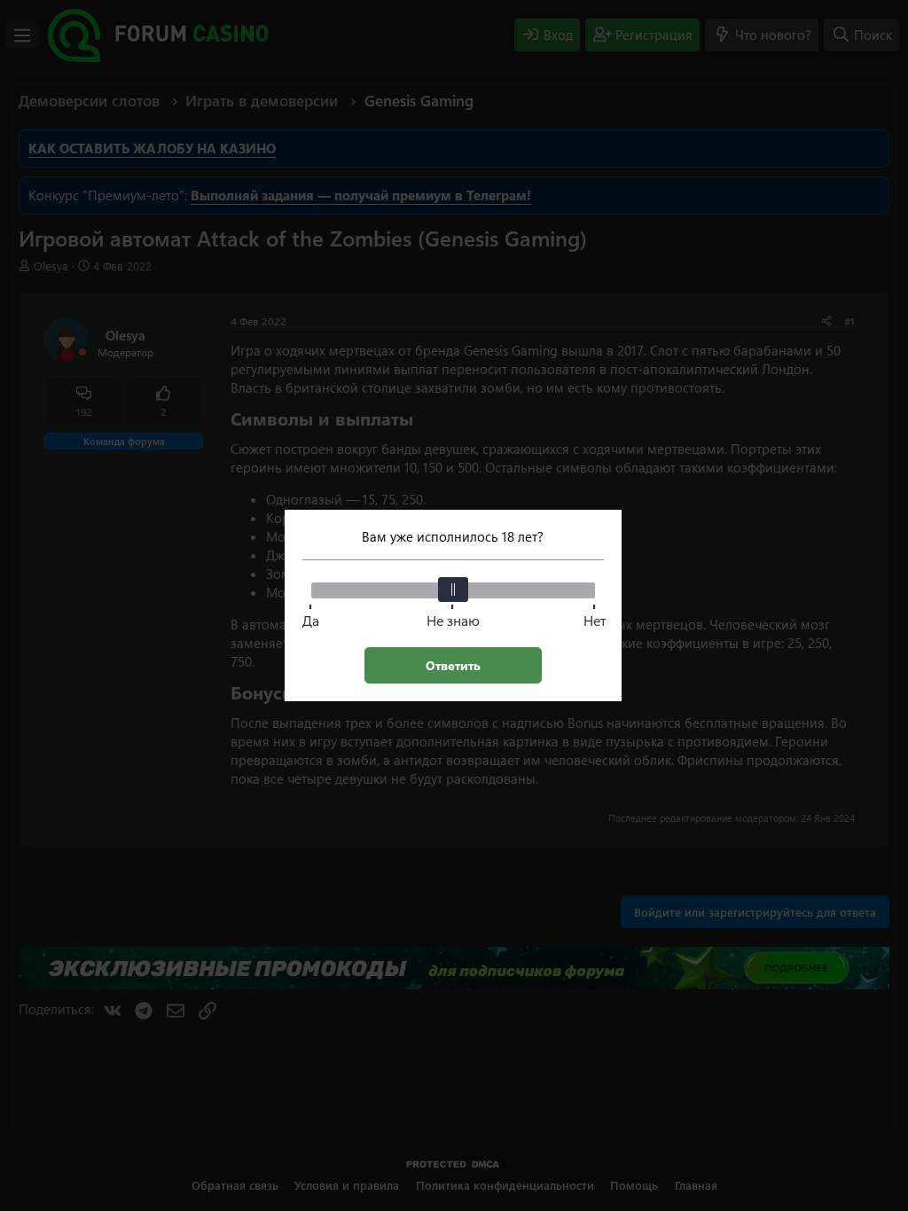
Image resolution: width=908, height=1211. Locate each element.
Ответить (453, 665)
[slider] (453, 589)
